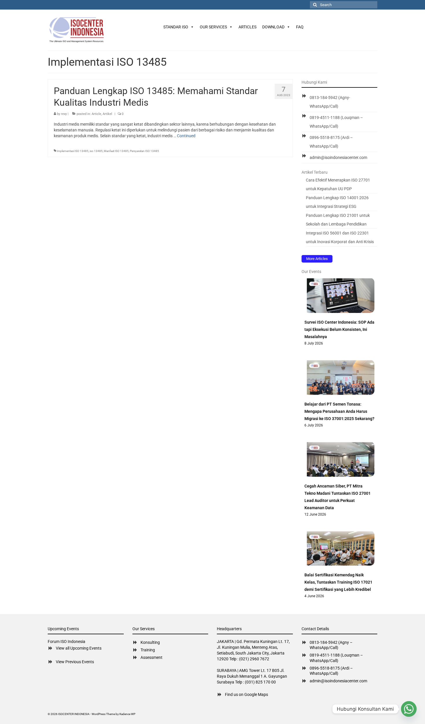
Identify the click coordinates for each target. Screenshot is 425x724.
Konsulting (150, 642)
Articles (247, 27)
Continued (186, 135)
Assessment (151, 657)
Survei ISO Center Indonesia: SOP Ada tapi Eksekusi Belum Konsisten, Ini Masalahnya (339, 329)
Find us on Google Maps (246, 694)
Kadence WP (127, 714)
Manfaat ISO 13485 (116, 151)
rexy (64, 114)
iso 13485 (96, 151)
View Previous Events (75, 661)
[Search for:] (343, 4)
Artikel (107, 114)
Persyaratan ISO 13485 (144, 151)
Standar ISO (175, 27)
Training (148, 650)
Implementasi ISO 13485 (72, 151)
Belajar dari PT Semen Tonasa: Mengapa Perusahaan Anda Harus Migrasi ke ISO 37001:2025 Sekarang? (339, 411)
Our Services (213, 27)
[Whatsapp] (409, 709)
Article (96, 114)
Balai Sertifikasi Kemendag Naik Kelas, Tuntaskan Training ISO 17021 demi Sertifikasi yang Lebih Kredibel (338, 582)
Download (273, 27)
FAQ (300, 27)
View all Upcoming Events (78, 648)
